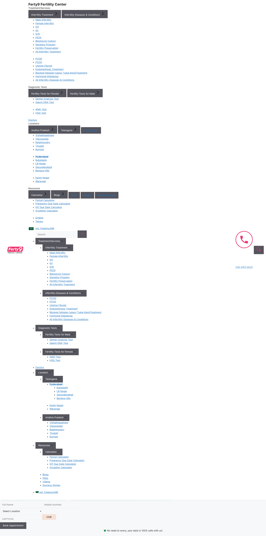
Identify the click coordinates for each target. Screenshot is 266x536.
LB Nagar (40, 163)
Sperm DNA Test (44, 102)
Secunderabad (43, 167)
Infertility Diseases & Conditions (83, 14)
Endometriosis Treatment (49, 69)
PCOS (38, 62)
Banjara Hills (42, 170)
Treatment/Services (49, 241)
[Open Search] (259, 250)
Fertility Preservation (46, 48)
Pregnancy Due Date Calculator (52, 203)
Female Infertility (44, 23)
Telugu (39, 221)
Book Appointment (13, 525)
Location (43, 372)
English (39, 217)
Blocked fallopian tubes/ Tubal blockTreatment (61, 73)
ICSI (37, 34)
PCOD (38, 58)
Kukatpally (41, 160)
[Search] (82, 234)
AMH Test (41, 109)
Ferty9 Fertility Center (47, 4)
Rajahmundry (42, 142)
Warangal (40, 181)
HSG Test (40, 113)
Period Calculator (45, 200)
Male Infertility (43, 19)
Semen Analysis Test (47, 98)
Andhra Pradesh (40, 130)
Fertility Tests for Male (83, 93)
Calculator (37, 195)
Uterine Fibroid (43, 65)
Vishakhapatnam (44, 135)
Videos (87, 195)
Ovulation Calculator (46, 210)
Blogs (57, 195)
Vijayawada (41, 139)
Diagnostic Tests (47, 328)
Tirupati (39, 146)
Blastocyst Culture (45, 41)
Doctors (39, 367)
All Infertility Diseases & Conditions (54, 80)
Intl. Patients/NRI (48, 492)
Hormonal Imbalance (46, 76)
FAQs (74, 195)
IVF (37, 27)
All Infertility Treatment (48, 51)
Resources (44, 445)
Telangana (67, 130)
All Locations (91, 130)
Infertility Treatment (42, 14)
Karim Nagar (42, 177)
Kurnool (39, 149)
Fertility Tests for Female (45, 93)
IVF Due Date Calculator (48, 207)
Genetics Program (45, 44)
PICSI (38, 37)
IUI (36, 30)
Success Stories (107, 195)
